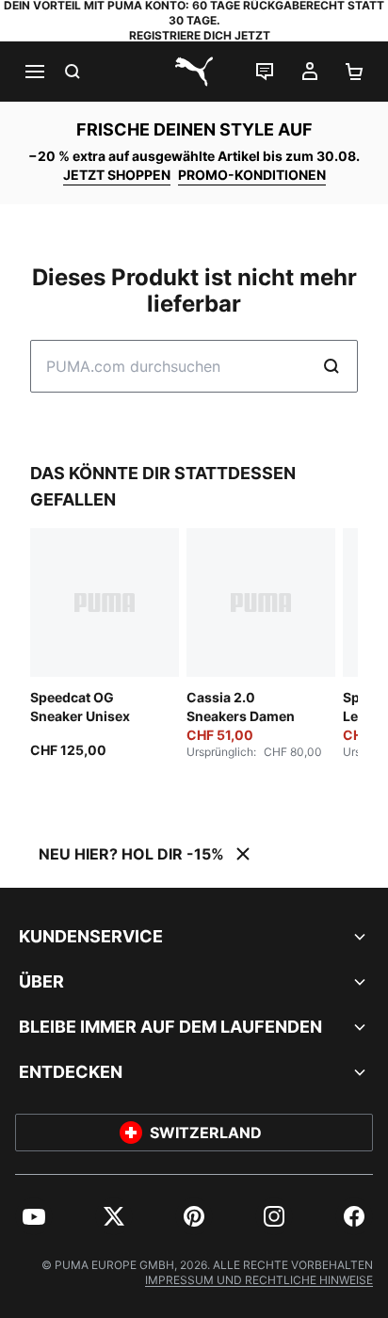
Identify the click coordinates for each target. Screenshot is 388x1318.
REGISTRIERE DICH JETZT (199, 35)
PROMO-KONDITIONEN (252, 175)
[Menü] (34, 71)
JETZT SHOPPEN (116, 175)
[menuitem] (34, 1216)
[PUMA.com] (194, 71)
